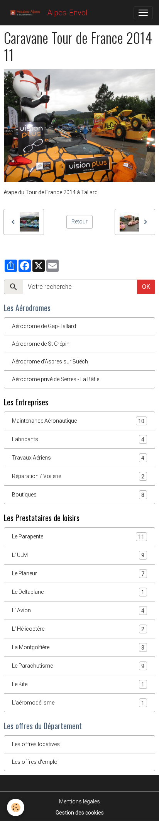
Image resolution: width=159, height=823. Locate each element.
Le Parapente (78, 536)
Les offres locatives (36, 744)
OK (146, 286)
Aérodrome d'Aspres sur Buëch (50, 361)
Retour (79, 221)
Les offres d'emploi (35, 762)
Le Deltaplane (78, 592)
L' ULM (78, 555)
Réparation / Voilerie (78, 476)
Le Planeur (78, 573)
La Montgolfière (78, 647)
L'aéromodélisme (78, 703)
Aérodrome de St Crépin (40, 344)
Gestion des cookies (80, 813)
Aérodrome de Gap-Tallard (44, 326)
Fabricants (78, 439)
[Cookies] (15, 807)
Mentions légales (79, 801)
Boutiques (78, 494)
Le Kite (78, 684)
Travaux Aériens (78, 458)
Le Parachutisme (78, 666)
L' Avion (78, 610)
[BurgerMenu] (143, 12)
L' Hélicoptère (78, 629)
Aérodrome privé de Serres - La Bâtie (55, 379)
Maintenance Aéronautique (78, 421)
